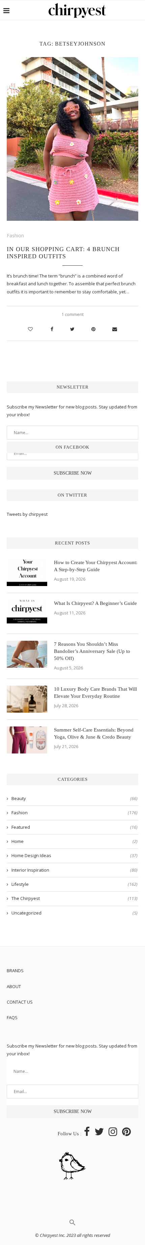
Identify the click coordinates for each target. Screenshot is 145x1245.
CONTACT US (20, 1002)
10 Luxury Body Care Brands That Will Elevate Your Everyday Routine (95, 692)
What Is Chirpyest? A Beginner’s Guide (95, 603)
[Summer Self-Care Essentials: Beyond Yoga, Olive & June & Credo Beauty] (27, 739)
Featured (74, 827)
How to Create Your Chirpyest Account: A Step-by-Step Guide (95, 566)
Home (74, 841)
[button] (72, 1224)
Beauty (74, 798)
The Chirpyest (74, 898)
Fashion (15, 235)
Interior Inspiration (74, 870)
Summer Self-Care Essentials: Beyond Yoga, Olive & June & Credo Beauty (94, 733)
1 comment (72, 314)
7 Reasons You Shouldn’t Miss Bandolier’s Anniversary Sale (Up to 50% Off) (92, 651)
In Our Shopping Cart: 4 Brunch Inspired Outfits (63, 253)
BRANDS (15, 971)
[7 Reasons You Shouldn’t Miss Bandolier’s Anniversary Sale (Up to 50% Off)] (27, 654)
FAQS (12, 1017)
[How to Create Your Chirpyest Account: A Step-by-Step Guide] (27, 572)
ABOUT (14, 986)
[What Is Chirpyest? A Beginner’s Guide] (27, 613)
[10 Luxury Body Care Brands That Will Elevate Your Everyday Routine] (27, 699)
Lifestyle (74, 884)
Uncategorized (74, 913)
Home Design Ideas (74, 855)
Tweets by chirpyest (27, 514)
